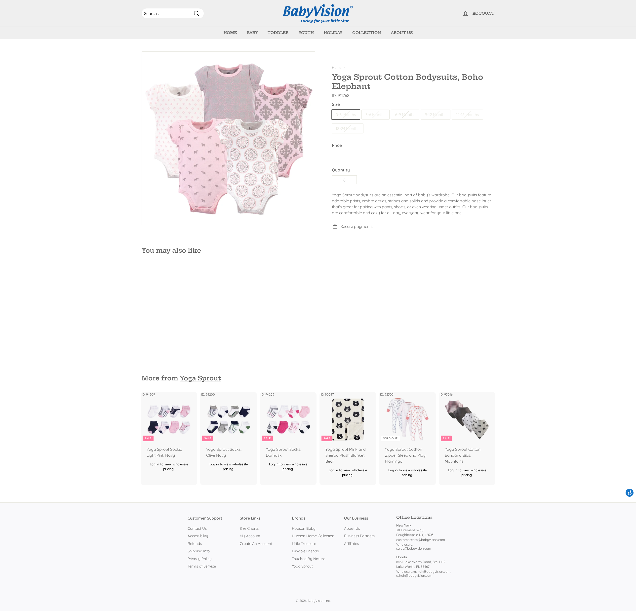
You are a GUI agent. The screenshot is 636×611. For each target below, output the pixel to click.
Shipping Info (199, 551)
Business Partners (359, 535)
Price (337, 145)
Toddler (278, 32)
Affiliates (351, 543)
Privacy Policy (200, 558)
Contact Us (197, 528)
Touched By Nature (308, 558)
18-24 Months (347, 128)
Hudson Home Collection (313, 535)
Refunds (195, 543)
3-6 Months (375, 114)
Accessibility (198, 535)
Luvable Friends (305, 551)
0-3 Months (346, 114)
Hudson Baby (304, 528)
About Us (402, 32)
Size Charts (249, 528)
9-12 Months (435, 114)
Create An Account (256, 543)
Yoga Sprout (200, 378)
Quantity (341, 169)
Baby (252, 32)
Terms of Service (202, 566)
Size (336, 104)
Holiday (333, 32)
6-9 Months (405, 114)
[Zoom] (228, 138)
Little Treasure (304, 543)
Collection (366, 32)
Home (230, 32)
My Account (250, 535)
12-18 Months (467, 114)
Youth (306, 32)
